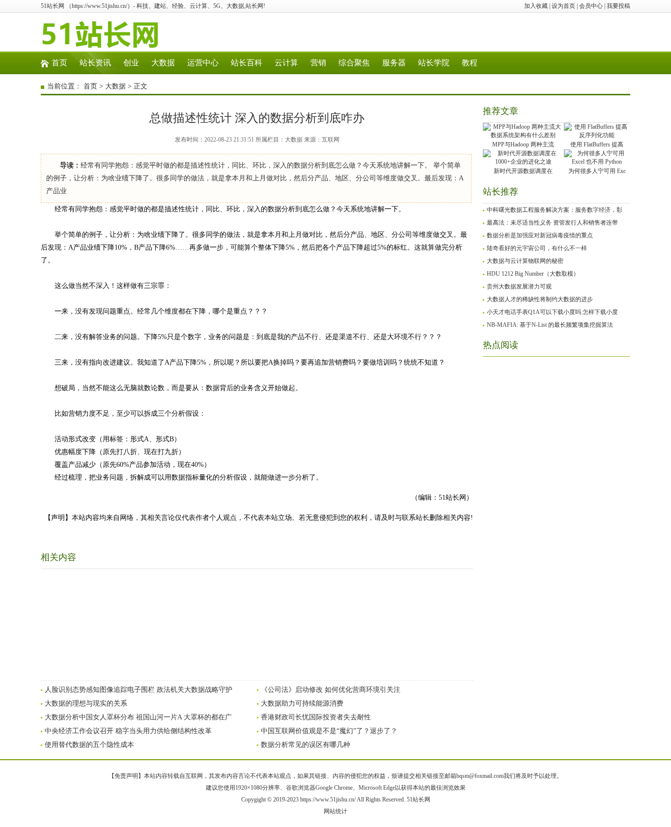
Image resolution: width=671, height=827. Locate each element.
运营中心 (203, 62)
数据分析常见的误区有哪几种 (305, 744)
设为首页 (563, 5)
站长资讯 (95, 62)
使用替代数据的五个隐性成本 (89, 744)
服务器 (394, 62)
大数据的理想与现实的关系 (86, 703)
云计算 (286, 62)
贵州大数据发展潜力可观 (519, 286)
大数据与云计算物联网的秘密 (525, 260)
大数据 (163, 62)
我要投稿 (618, 5)
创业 (131, 62)
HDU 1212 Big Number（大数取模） (533, 273)
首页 (59, 62)
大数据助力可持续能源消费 (302, 703)
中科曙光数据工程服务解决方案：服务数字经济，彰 (554, 209)
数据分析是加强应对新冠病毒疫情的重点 (540, 235)
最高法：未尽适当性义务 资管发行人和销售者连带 (552, 222)
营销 (318, 62)
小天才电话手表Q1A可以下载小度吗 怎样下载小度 (552, 312)
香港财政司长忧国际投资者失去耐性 (316, 717)
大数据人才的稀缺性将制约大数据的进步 (540, 299)
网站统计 (335, 811)
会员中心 (591, 5)
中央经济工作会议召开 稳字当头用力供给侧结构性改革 (128, 731)
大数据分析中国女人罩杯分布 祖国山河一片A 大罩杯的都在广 (138, 717)
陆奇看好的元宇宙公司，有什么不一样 (537, 248)
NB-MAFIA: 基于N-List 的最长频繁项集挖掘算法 (550, 324)
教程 (469, 62)
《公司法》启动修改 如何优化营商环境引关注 (330, 689)
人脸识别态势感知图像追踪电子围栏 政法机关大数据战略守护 (138, 689)
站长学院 (433, 62)
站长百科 (246, 62)
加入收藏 (536, 5)
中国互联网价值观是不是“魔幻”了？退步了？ (329, 731)
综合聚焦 (354, 62)
